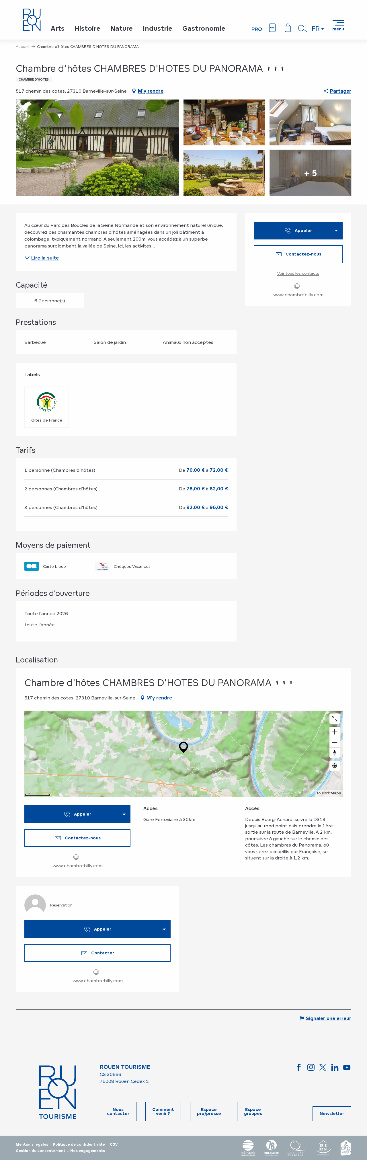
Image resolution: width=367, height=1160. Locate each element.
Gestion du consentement (40, 1151)
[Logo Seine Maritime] (271, 1148)
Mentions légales (32, 1144)
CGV (114, 1144)
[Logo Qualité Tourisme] (296, 1148)
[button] (302, 28)
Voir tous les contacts (298, 273)
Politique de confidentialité (79, 1144)
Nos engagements (87, 1151)
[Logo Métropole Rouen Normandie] (248, 1148)
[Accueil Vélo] (345, 1148)
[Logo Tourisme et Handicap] (323, 1148)
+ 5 (310, 172)
